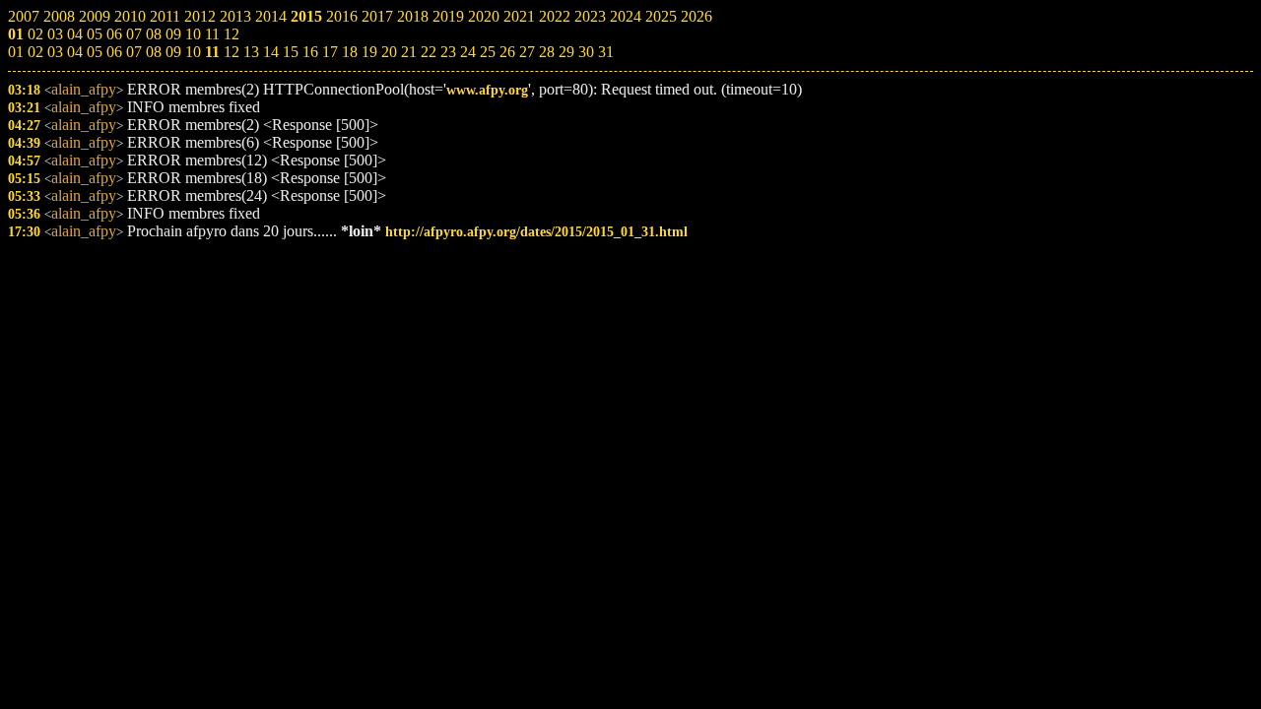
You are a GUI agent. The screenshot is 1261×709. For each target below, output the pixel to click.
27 (527, 51)
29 (566, 51)
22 (428, 51)
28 (547, 51)
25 (488, 51)
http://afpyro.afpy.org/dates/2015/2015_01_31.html (536, 231)
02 (35, 51)
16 (310, 51)
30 (586, 51)
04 (75, 51)
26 (507, 51)
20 (389, 51)
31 (606, 51)
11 (212, 51)
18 (350, 51)
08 (154, 51)
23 (448, 51)
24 (468, 51)
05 (94, 51)
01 (16, 51)
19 (369, 51)
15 (291, 51)
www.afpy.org (487, 89)
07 (134, 51)
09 (173, 51)
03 (55, 51)
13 (251, 51)
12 (231, 51)
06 (114, 51)
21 (409, 51)
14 (271, 51)
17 (330, 51)
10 (193, 51)
